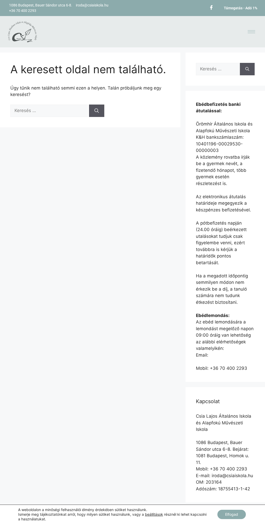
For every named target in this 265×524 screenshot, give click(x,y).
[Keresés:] (49, 110)
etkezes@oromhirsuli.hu (221, 361)
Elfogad (231, 514)
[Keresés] (96, 111)
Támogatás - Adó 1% (240, 8)
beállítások (154, 514)
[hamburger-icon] (251, 31)
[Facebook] (211, 7)
